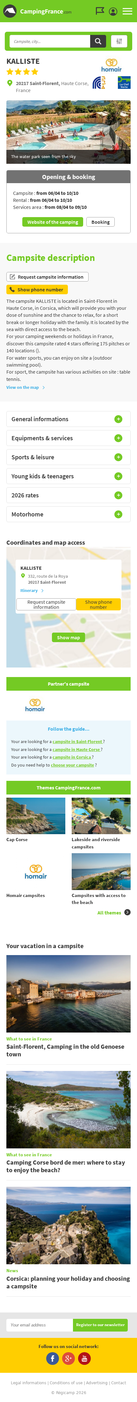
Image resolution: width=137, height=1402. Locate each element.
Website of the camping (52, 222)
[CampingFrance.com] (68, 11)
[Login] (114, 12)
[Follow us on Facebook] (52, 1358)
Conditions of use (66, 1383)
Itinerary (29, 590)
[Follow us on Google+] (68, 1358)
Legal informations (28, 1383)
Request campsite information (50, 277)
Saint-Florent (53, 582)
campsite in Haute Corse (77, 749)
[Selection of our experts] (111, 73)
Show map (68, 637)
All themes (109, 912)
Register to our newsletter (100, 1325)
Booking (100, 222)
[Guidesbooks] (101, 11)
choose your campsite (72, 765)
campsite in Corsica (72, 757)
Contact (118, 1383)
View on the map (22, 387)
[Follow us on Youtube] (84, 1358)
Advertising (97, 1383)
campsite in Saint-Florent (78, 741)
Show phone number (98, 604)
